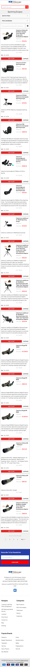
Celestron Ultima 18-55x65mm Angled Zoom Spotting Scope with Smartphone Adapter (22, 33)
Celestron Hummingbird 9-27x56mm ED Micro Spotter (21, 159)
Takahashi (4, 643)
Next (22, 539)
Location (3, 614)
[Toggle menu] (2, 2)
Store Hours (4, 617)
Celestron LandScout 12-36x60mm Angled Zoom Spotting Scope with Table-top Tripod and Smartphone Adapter (22, 249)
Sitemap (3, 625)
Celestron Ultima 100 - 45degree (22, 443)
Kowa (17, 637)
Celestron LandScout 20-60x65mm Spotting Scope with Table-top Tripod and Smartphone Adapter (22, 283)
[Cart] (27, 2)
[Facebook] (15, 590)
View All (18, 649)
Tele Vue (3, 646)
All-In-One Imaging (21, 607)
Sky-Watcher (4, 651)
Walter (17, 643)
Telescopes (19, 610)
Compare (25, 58)
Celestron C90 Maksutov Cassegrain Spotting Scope (22, 125)
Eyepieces (19, 616)
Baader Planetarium (6, 640)
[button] (27, 26)
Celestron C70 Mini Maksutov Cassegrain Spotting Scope (22, 96)
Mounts (18, 613)
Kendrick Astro (20, 640)
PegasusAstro (19, 646)
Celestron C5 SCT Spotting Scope (21, 63)
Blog (2, 622)
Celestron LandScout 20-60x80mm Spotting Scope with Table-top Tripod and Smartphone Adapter (22, 316)
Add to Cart (11, 58)
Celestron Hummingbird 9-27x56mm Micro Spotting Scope (20, 188)
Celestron (4, 637)
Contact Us (4, 620)
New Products (20, 604)
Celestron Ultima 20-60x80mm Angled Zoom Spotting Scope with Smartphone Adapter (22, 506)
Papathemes (20, 662)
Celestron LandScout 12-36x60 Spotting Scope (22, 219)
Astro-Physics (5, 649)
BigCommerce (24, 660)
